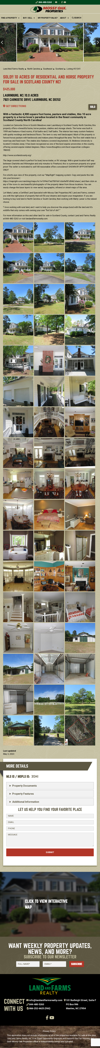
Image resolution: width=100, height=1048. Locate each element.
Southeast (47, 69)
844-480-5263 (45, 2)
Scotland (59, 69)
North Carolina (33, 69)
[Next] (97, 42)
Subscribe (76, 964)
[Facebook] (62, 2)
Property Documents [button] (24, 785)
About (63, 18)
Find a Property (9, 18)
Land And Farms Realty (13, 69)
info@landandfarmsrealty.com (45, 1000)
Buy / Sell (27, 18)
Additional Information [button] (25, 801)
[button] (50, 42)
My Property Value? (48, 18)
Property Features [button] (23, 793)
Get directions (15, 106)
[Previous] (2, 42)
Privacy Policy (49, 1031)
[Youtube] (65, 2)
